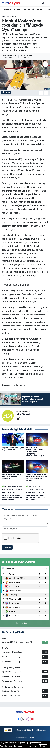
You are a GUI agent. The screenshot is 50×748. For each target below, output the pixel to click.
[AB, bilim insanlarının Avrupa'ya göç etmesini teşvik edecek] (13, 489)
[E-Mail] (18, 419)
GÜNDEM (6, 9)
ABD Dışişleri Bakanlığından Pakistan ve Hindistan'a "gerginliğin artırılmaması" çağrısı (36, 452)
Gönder (7, 547)
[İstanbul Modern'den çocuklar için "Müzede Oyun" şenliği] (25, 74)
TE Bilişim (30, 738)
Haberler (5, 16)
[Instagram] (27, 719)
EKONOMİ (29, 9)
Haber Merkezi (23, 414)
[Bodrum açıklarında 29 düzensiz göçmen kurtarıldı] (13, 466)
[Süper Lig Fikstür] (47, 632)
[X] (23, 719)
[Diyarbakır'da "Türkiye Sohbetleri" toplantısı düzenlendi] (37, 489)
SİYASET (17, 9)
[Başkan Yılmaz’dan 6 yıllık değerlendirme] (13, 440)
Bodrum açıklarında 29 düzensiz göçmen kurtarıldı (11, 477)
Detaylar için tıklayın (25, 623)
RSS (9, 730)
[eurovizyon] (11, 3)
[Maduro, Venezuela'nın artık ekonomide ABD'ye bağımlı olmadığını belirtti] (37, 466)
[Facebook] (19, 719)
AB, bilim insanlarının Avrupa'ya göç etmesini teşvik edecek (12, 498)
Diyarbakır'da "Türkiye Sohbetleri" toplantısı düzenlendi (36, 498)
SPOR (39, 9)
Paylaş (7, 92)
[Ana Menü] (46, 3)
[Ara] (43, 3)
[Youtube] (32, 719)
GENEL (15, 16)
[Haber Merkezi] (8, 416)
